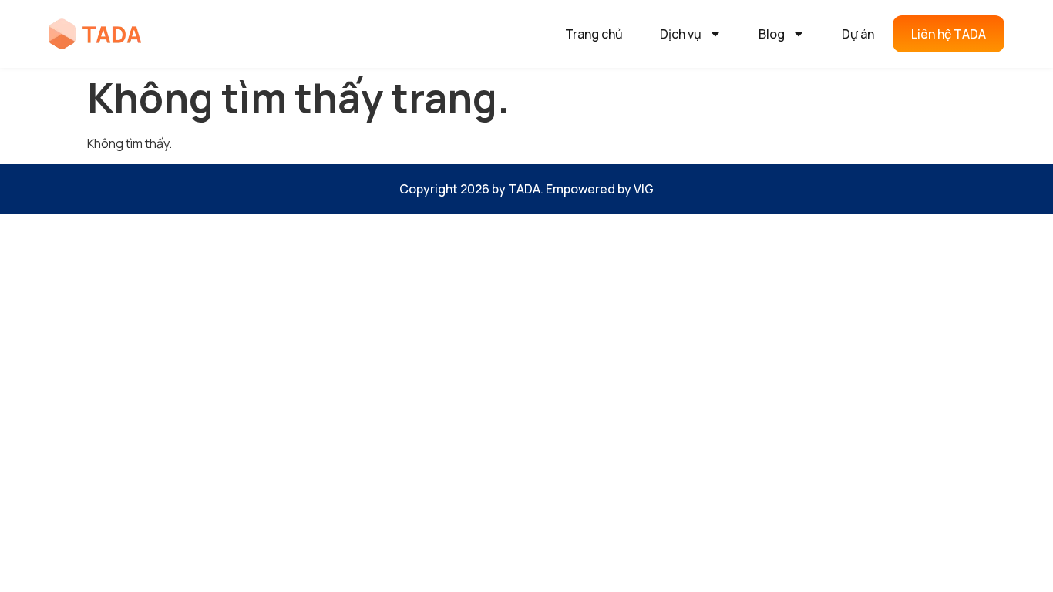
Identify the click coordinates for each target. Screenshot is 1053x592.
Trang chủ (594, 33)
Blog (772, 33)
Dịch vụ (680, 33)
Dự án (858, 33)
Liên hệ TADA (948, 33)
